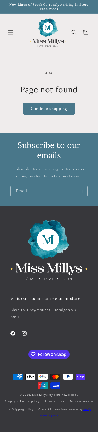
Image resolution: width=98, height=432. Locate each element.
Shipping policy (23, 409)
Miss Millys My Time (46, 395)
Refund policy (30, 401)
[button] (10, 32)
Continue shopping (49, 108)
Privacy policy (55, 401)
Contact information (52, 409)
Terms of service (81, 401)
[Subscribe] (81, 191)
